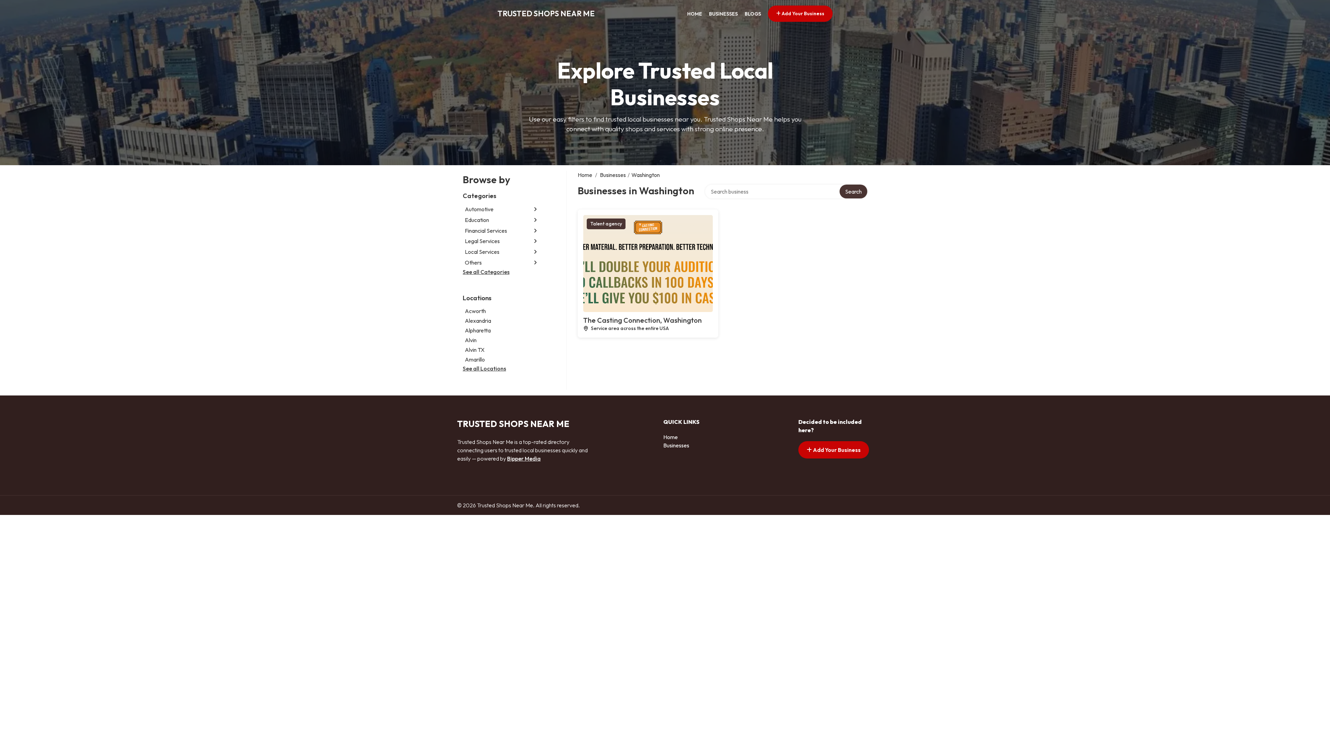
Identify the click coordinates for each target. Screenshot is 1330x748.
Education (477, 219)
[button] (535, 209)
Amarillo (475, 359)
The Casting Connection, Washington (642, 320)
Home (694, 14)
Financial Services (486, 230)
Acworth (475, 311)
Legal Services (482, 241)
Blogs (753, 14)
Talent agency (606, 224)
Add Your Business (802, 13)
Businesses (723, 14)
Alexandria (478, 320)
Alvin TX (475, 349)
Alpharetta (478, 330)
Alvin (471, 340)
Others (473, 262)
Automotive (479, 209)
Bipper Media (524, 458)
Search (853, 191)
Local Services (482, 251)
